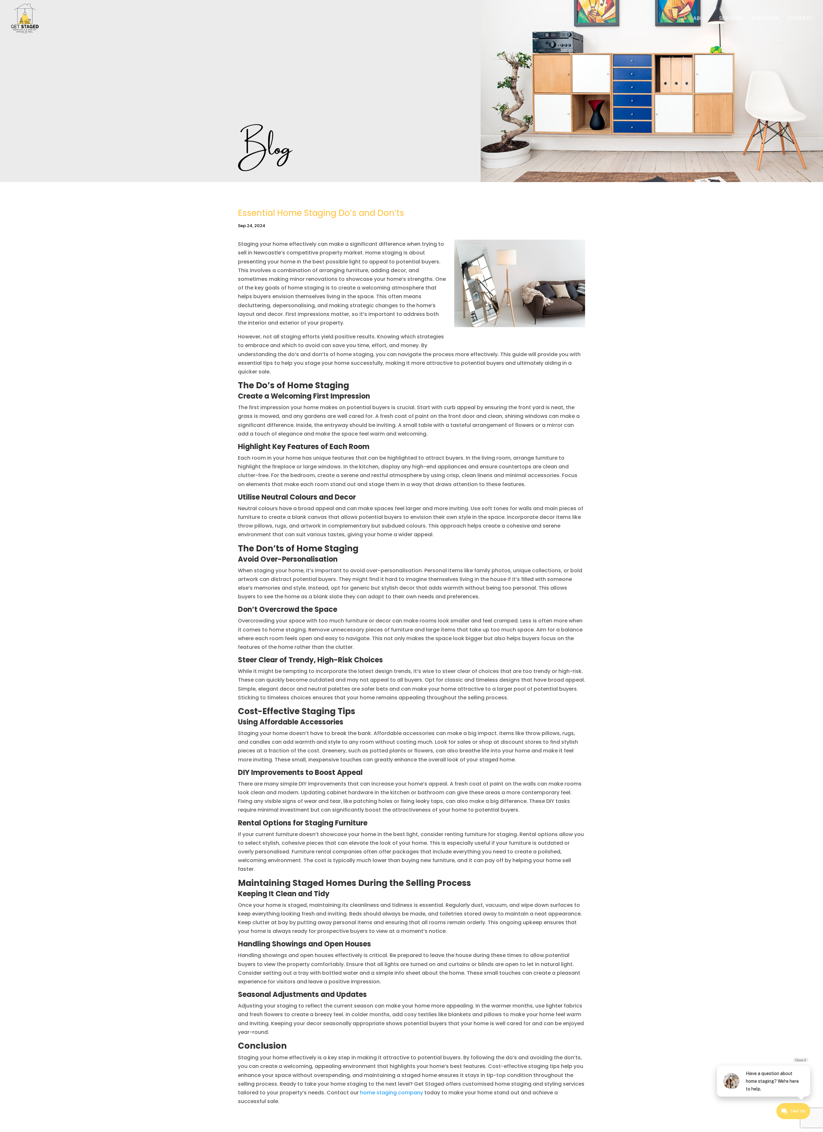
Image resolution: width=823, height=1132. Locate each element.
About (702, 19)
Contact (800, 19)
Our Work (765, 19)
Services (731, 19)
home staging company (391, 1092)
